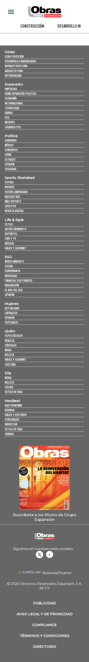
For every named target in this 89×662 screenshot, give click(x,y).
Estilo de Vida (13, 429)
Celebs (9, 387)
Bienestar (11, 424)
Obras (10, 52)
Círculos (11, 345)
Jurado (9, 434)
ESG (7, 117)
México (9, 145)
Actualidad (12, 308)
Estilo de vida (13, 392)
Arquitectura (14, 71)
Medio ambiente (14, 261)
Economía (11, 98)
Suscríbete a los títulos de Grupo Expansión (44, 517)
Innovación (12, 285)
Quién (10, 331)
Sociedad (10, 169)
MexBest (12, 401)
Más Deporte (13, 201)
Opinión (9, 164)
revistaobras (39, 554)
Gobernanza (12, 271)
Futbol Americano (16, 192)
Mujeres (10, 122)
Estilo (9, 224)
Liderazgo (11, 313)
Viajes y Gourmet (15, 248)
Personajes (12, 419)
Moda (8, 350)
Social (9, 266)
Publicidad (44, 603)
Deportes (11, 234)
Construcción (32, 26)
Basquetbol (12, 197)
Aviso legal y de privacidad (45, 614)
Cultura (10, 364)
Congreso (11, 150)
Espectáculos (14, 335)
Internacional (14, 103)
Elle (8, 373)
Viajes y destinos (16, 415)
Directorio (44, 647)
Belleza (9, 355)
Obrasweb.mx (49, 554)
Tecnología (12, 108)
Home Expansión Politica (20, 93)
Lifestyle (10, 206)
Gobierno (11, 140)
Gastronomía (13, 405)
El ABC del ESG (14, 290)
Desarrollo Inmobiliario (20, 61)
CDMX (8, 154)
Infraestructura (16, 66)
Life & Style (14, 220)
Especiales (11, 322)
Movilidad (11, 276)
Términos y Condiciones (44, 636)
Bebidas (10, 410)
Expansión (14, 84)
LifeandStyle (13, 127)
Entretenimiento (15, 229)
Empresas (11, 89)
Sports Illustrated (19, 178)
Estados (10, 159)
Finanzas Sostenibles (19, 280)
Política (11, 136)
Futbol (9, 182)
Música (9, 243)
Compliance (44, 625)
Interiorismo (13, 76)
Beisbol (9, 187)
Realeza (9, 340)
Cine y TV (10, 238)
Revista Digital (14, 211)
